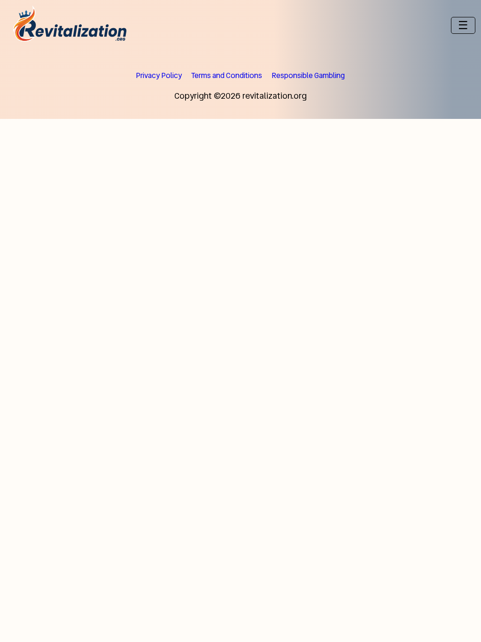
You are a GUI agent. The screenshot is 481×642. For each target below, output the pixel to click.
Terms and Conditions (226, 75)
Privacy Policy (159, 75)
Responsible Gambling (308, 75)
